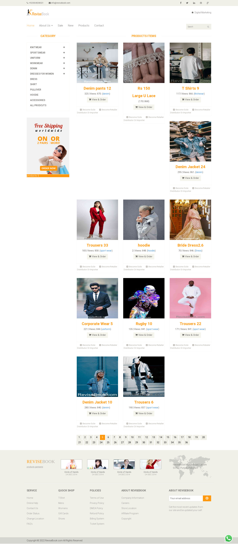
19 (196, 437)
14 (160, 437)
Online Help (32, 503)
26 (115, 442)
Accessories (37, 100)
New (71, 25)
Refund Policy (97, 513)
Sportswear (37, 52)
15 (168, 437)
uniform (106, 329)
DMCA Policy (96, 508)
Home (30, 25)
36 (186, 442)
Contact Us (32, 508)
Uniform (35, 58)
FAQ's (30, 524)
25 (108, 442)
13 (153, 437)
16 (175, 437)
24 (101, 442)
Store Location (128, 508)
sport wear (106, 250)
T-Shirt (61, 498)
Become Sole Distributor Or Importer (87, 111)
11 (139, 437)
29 (136, 442)
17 (182, 437)
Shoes (61, 518)
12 (146, 437)
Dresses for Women (42, 73)
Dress (33, 79)
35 (179, 442)
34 (172, 442)
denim (106, 93)
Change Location (35, 518)
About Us (44, 25)
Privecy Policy (97, 503)
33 (165, 442)
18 (189, 437)
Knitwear (36, 47)
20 (203, 437)
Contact (99, 25)
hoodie (151, 250)
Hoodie (34, 95)
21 (79, 442)
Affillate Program (130, 513)
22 (86, 442)
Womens (63, 508)
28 (129, 442)
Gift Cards (63, 513)
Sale (60, 25)
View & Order (99, 99)
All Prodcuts (38, 105)
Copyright (126, 518)
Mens (61, 503)
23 (94, 442)
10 (132, 437)
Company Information (132, 498)
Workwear (36, 63)
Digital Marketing (202, 12)
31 (151, 442)
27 (122, 442)
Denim (33, 68)
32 (158, 442)
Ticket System (97, 524)
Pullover (35, 89)
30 (143, 442)
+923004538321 (36, 3)
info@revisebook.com (60, 3)
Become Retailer (109, 109)
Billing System (97, 518)
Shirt (33, 84)
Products (83, 25)
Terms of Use (97, 498)
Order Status (33, 513)
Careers (125, 503)
